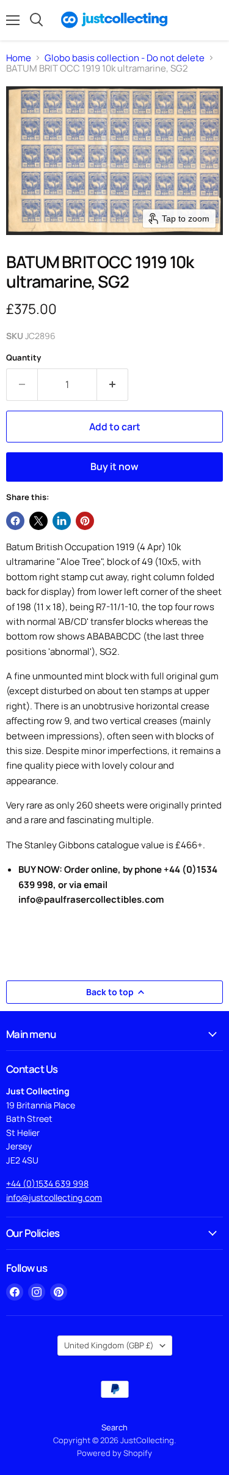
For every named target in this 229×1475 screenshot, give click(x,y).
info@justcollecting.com (54, 1197)
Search (114, 1427)
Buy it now (114, 466)
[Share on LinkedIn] (62, 521)
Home (18, 58)
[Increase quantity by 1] (112, 384)
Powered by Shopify (114, 1452)
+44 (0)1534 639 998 (47, 1183)
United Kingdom (109, 1345)
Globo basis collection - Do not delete (125, 58)
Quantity (23, 357)
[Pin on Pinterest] (85, 521)
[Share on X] (38, 521)
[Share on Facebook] (15, 521)
